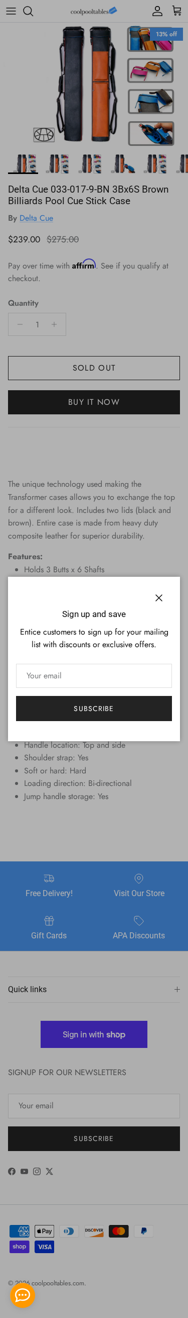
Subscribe (94, 709)
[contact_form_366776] (22, 1295)
